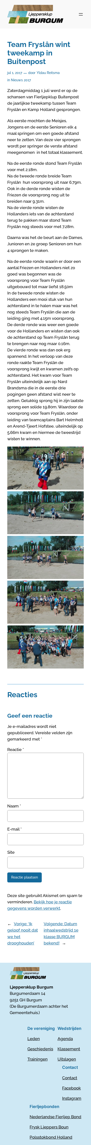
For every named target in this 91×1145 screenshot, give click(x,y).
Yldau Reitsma (48, 73)
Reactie (15, 749)
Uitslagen (67, 1059)
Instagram (71, 1098)
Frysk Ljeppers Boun (49, 1127)
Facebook (71, 1088)
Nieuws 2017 (21, 80)
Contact (69, 1077)
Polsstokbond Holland (51, 1137)
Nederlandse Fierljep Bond (55, 1116)
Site (11, 852)
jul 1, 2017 (14, 73)
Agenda (65, 1038)
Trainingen (37, 1059)
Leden (33, 1038)
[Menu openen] (81, 14)
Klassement (69, 1048)
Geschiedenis (40, 1048)
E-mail (14, 829)
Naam (14, 806)
